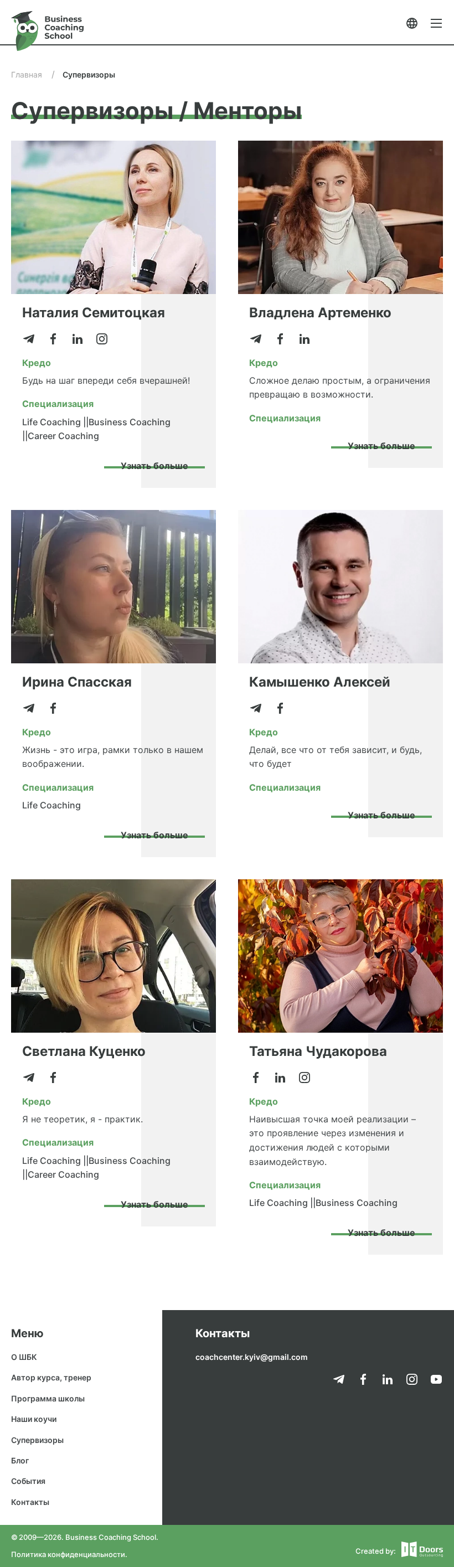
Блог (20, 1460)
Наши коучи (33, 1419)
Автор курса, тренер (51, 1377)
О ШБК (24, 1357)
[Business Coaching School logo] (47, 31)
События (28, 1481)
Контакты (30, 1502)
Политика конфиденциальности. (69, 1554)
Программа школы (48, 1398)
